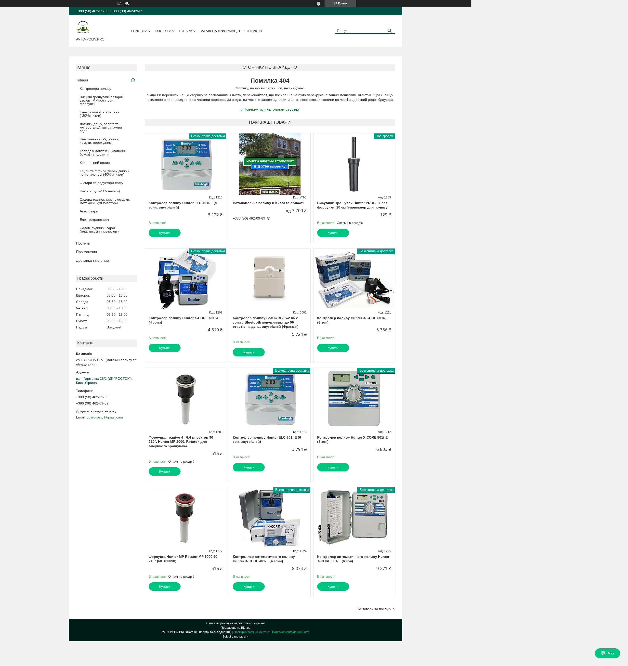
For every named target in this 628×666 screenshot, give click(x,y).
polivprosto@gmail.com (105, 417)
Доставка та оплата (92, 260)
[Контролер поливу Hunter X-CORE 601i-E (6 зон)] (354, 279)
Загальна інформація (220, 31)
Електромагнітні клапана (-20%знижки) (99, 114)
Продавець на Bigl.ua (235, 627)
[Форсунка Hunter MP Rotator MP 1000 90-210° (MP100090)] (185, 517)
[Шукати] (389, 31)
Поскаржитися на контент (252, 632)
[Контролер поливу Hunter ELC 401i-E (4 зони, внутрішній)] (185, 164)
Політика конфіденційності (291, 632)
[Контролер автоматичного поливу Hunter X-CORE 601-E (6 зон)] (354, 517)
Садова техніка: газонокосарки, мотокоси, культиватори (105, 201)
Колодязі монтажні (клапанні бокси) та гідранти (103, 152)
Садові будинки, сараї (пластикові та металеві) (99, 229)
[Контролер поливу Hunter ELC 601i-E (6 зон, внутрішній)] (269, 398)
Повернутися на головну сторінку (272, 109)
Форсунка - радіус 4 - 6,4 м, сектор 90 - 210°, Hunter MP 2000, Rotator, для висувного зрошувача (182, 441)
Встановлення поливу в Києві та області (268, 203)
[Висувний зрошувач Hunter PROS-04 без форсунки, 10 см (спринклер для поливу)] (354, 164)
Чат (611, 653)
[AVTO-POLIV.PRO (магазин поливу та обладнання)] (83, 27)
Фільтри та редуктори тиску (101, 183)
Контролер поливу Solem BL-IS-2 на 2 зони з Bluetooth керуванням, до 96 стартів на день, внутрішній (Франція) (266, 322)
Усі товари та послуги (374, 609)
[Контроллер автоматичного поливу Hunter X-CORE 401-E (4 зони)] (269, 517)
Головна (139, 31)
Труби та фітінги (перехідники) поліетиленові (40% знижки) (104, 172)
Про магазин (86, 252)
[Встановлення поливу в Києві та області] (269, 164)
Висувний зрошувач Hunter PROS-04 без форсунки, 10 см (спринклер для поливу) (353, 205)
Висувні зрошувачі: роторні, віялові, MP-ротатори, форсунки (102, 100)
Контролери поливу (95, 89)
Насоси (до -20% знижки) (100, 191)
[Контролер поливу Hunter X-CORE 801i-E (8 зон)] (354, 398)
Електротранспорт (94, 220)
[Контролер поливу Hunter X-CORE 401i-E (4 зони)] (185, 279)
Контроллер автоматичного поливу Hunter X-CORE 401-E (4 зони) (264, 559)
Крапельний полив (95, 163)
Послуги (163, 31)
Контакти (253, 31)
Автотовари (89, 211)
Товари (185, 31)
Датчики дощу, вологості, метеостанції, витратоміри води (101, 127)
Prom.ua (259, 623)
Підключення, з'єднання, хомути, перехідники (99, 140)
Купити (164, 233)
